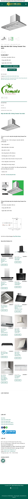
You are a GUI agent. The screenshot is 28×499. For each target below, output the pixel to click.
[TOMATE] (11, 89)
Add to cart (12, 69)
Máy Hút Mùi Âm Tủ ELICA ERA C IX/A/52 (4, 306)
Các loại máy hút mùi (10, 174)
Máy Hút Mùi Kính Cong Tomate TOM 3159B (18, 258)
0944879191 (12, 451)
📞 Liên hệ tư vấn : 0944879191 (10, 66)
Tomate (14, 79)
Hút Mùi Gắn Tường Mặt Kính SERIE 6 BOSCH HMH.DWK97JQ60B (18, 307)
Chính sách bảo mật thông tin (7, 424)
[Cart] (26, 4)
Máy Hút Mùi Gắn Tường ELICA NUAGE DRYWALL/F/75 (18, 354)
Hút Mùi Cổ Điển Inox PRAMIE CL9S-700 (18, 376)
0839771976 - (7, 451)
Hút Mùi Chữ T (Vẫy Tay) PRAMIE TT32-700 (4, 261)
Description (4, 102)
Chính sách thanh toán (6, 419)
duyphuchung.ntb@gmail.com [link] (10, 449)
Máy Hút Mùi (6, 44)
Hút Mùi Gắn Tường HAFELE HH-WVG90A (18, 283)
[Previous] (3, 22)
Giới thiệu (3, 418)
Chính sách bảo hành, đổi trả (7, 422)
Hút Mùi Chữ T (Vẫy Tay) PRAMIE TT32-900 (4, 284)
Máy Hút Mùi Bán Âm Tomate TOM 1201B (4, 353)
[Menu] (2, 4)
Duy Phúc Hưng (17, 236)
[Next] (25, 22)
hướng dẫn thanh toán (6, 110)
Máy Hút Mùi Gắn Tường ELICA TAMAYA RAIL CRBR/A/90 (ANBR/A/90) (4, 378)
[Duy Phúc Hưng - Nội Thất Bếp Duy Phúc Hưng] (14, 4)
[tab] (14, 103)
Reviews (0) (3, 107)
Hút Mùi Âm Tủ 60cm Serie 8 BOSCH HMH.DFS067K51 (4, 331)
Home (2, 44)
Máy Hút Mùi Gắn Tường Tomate (18, 78)
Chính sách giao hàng (5, 421)
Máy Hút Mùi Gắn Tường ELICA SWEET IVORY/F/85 (17, 331)
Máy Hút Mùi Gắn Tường (15, 44)
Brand (2, 105)
